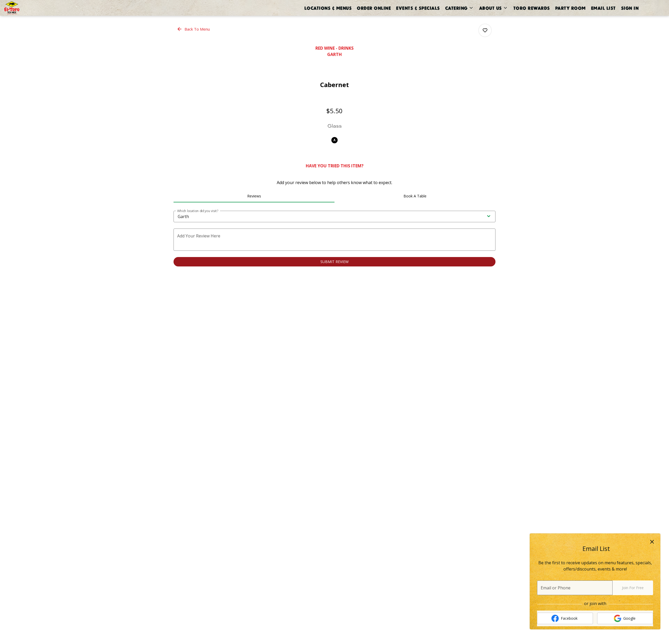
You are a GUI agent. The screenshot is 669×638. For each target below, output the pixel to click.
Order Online (374, 7)
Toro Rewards (531, 7)
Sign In (630, 7)
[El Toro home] (27, 7)
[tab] (254, 196)
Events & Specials (418, 7)
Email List (603, 7)
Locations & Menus (328, 7)
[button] (459, 8)
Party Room (570, 7)
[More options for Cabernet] (485, 30)
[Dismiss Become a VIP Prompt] (652, 542)
